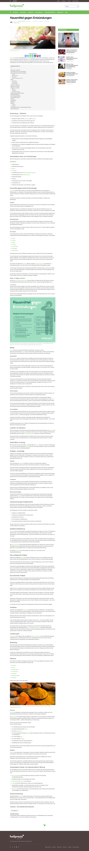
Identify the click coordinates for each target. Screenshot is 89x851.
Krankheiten (23, 12)
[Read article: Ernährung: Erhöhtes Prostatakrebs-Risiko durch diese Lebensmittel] (61, 74)
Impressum (54, 847)
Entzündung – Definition (15, 70)
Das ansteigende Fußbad (15, 96)
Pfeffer (28, 733)
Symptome (15, 12)
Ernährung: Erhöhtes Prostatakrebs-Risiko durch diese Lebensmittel (72, 74)
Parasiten (33, 118)
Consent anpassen (75, 847)
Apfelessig (13, 101)
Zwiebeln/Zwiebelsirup (15, 94)
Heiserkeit (14, 170)
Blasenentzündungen (35, 636)
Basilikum (14, 105)
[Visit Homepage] (17, 6)
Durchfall (25, 263)
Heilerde (13, 89)
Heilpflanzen (60, 12)
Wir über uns (65, 847)
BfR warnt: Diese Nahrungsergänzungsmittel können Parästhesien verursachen (72, 66)
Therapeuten (64, 1)
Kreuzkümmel (15, 671)
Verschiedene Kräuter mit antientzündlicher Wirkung (21, 107)
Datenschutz (59, 847)
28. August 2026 (62, 46)
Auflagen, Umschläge (15, 87)
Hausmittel (30, 12)
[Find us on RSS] (16, 1)
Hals (29, 59)
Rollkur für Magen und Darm (17, 78)
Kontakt (58, 1)
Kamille (13, 240)
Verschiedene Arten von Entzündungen (18, 71)
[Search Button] (78, 6)
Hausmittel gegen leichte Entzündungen (18, 73)
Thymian (14, 244)
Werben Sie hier (48, 847)
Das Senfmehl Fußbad (15, 97)
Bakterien (27, 118)
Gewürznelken (15, 669)
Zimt (21, 736)
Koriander (14, 673)
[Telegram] (33, 56)
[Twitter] (28, 56)
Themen (69, 1)
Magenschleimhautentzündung (29, 172)
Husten (13, 168)
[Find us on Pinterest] (13, 1)
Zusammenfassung (14, 108)
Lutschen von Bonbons (15, 85)
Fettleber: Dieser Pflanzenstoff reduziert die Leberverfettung (71, 58)
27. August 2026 (70, 69)
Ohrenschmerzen (15, 544)
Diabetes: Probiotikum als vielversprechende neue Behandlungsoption (71, 51)
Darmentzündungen (39, 263)
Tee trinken (14, 76)
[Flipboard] (37, 56)
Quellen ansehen (16, 22)
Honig (37, 445)
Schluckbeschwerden (29, 433)
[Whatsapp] (30, 56)
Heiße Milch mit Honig (15, 86)
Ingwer (13, 238)
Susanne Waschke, (21, 21)
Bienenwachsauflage (16, 91)
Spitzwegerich (15, 250)
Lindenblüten (15, 246)
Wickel (12, 79)
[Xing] (35, 56)
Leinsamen (14, 90)
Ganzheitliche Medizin (50, 12)
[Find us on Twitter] (11, 1)
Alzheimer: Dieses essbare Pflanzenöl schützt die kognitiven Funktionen (72, 81)
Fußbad (22, 557)
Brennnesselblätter (16, 775)
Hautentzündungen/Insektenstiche (17, 93)
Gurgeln (13, 74)
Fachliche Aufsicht (75, 1)
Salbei (13, 242)
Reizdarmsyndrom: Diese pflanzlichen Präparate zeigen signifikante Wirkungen (68, 43)
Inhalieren (12, 98)
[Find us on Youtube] (16, 847)
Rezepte (69, 847)
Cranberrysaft (13, 100)
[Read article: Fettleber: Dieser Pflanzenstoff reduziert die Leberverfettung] (61, 59)
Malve (13, 248)
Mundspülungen (15, 75)
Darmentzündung (26, 174)
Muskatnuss (14, 675)
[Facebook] (26, 56)
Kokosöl (22, 738)
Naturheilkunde (39, 12)
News (66, 12)
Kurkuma (13, 104)
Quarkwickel (14, 81)
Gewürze (12, 103)
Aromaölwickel (14, 83)
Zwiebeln (12, 531)
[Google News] (40, 56)
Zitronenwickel (14, 82)
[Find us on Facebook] (10, 847)
